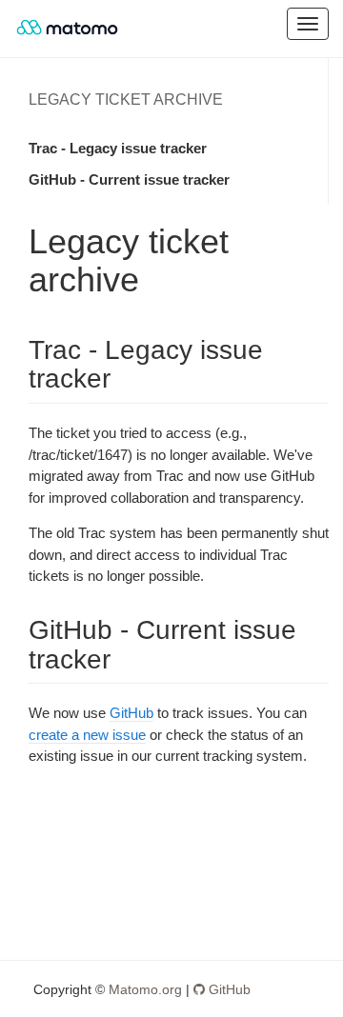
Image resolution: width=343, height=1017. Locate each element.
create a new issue (87, 735)
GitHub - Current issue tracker (129, 179)
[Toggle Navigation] (308, 24)
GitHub (131, 713)
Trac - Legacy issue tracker (118, 148)
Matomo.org (145, 989)
